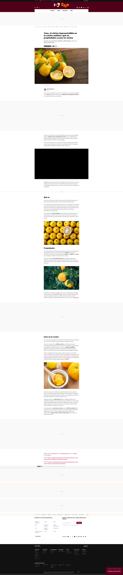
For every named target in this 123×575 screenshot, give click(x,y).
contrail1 (75, 453)
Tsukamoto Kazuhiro (64, 453)
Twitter (53, 46)
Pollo (36, 528)
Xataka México (37, 564)
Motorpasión (68, 551)
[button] (51, 89)
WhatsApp (77, 7)
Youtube (81, 7)
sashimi (71, 350)
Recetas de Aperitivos (46, 526)
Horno (69, 26)
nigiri (62, 359)
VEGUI (71, 10)
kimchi (49, 357)
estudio (58, 292)
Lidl (41, 26)
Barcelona (65, 26)
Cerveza (61, 26)
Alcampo (49, 26)
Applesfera (36, 554)
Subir (85, 546)
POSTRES (52, 10)
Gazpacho (56, 26)
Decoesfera (76, 552)
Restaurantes (55, 528)
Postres (45, 521)
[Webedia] (38, 545)
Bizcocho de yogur (75, 514)
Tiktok (79, 7)
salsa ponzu (67, 357)
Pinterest (79, 536)
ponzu (63, 139)
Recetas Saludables (46, 529)
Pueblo (53, 26)
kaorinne (49, 455)
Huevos (54, 531)
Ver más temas (38, 536)
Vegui (54, 521)
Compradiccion (76, 554)
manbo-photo (54, 453)
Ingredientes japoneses (61, 466)
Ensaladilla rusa (44, 514)
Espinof (52, 552)
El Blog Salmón (84, 551)
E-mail (88, 7)
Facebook (86, 7)
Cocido (72, 26)
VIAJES (58, 10)
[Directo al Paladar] (61, 5)
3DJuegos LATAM (45, 564)
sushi (58, 359)
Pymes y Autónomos (84, 553)
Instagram (83, 7)
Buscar (39, 7)
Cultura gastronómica (55, 526)
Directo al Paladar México (61, 565)
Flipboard (55, 46)
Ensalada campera (60, 514)
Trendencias (76, 551)
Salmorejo (54, 514)
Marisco (76, 26)
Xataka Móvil (37, 552)
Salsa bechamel (81, 514)
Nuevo (37, 7)
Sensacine (52, 551)
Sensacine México (54, 564)
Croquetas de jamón (67, 514)
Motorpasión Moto (69, 552)
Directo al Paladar (61, 551)
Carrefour (45, 26)
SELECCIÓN (65, 10)
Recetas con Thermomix (37, 522)
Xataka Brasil (37, 566)
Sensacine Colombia (52, 567)
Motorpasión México (68, 565)
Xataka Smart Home (37, 556)
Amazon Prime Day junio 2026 (38, 532)
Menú (35, 7)
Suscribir (79, 522)
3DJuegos (44, 551)
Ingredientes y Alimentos (52, 466)
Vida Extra (44, 552)
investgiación (76, 297)
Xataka (36, 551)
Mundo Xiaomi (37, 558)
